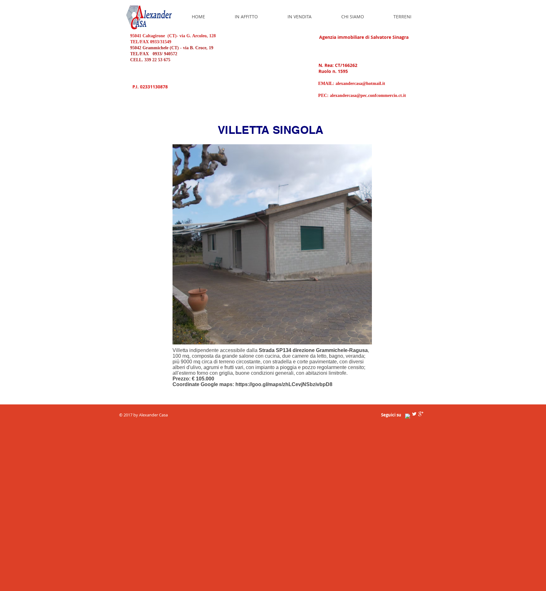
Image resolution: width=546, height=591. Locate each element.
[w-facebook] (407, 416)
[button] (272, 244)
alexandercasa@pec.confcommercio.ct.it (368, 95)
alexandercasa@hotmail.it (360, 83)
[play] (356, 339)
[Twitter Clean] (414, 413)
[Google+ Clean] (420, 413)
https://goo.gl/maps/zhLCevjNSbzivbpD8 (283, 384)
